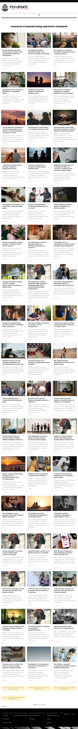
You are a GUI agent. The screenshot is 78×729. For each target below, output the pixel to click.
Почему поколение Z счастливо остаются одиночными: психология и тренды (12, 552)
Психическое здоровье (34, 715)
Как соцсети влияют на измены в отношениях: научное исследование (38, 324)
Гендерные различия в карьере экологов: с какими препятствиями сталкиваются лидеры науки (12, 284)
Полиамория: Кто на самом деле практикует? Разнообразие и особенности (38, 666)
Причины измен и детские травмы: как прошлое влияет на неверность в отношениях (64, 400)
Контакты (73, 714)
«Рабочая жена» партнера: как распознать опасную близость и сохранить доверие (64, 590)
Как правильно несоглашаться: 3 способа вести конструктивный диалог (12, 206)
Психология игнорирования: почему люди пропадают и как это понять (38, 206)
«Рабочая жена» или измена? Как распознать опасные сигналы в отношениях (13, 628)
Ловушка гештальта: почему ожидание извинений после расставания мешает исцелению (12, 362)
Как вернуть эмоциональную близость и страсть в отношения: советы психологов (13, 324)
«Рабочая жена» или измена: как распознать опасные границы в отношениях (38, 590)
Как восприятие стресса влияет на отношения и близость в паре (38, 128)
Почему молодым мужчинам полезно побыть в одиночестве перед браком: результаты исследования (12, 52)
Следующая (4, 706)
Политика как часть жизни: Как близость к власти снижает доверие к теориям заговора (12, 666)
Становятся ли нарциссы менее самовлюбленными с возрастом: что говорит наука (64, 324)
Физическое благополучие (53, 715)
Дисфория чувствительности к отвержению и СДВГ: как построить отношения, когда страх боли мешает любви (63, 167)
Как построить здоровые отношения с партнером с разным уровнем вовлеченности (65, 666)
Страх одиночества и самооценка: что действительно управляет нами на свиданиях (64, 244)
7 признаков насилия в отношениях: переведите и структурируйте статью (62, 515)
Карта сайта (66, 714)
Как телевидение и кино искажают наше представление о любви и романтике (13, 515)
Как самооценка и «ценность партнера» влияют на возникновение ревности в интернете (37, 244)
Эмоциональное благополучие (20, 715)
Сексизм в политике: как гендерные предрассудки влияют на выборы (39, 362)
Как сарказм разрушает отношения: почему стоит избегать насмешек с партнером (38, 52)
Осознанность (32, 719)
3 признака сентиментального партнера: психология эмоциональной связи (12, 166)
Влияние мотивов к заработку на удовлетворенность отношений (38, 552)
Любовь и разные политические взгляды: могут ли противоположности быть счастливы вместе (12, 476)
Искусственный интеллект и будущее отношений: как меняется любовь (63, 206)
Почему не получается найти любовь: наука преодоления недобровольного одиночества (64, 437)
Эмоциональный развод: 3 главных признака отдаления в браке (12, 400)
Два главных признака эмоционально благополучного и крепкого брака (64, 362)
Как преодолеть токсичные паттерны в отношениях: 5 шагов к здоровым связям (64, 52)
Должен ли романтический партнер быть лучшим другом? (64, 627)
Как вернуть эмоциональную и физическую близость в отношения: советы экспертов (63, 283)
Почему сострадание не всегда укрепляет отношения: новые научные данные (12, 244)
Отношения (5, 715)
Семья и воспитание (7, 722)
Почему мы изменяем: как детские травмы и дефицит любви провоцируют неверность (12, 437)
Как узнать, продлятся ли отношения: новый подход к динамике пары (37, 166)
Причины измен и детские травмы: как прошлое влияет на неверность (38, 400)
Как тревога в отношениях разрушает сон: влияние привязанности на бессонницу (63, 91)
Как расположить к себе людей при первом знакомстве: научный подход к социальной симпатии (64, 129)
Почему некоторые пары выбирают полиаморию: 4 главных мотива (36, 91)
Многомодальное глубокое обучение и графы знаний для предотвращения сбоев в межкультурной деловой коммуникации (37, 285)
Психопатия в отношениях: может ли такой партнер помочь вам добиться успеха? (13, 590)
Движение (49, 722)
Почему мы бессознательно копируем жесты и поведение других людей (63, 475)
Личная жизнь (6, 719)
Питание (49, 719)
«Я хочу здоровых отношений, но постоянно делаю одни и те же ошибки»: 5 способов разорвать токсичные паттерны (12, 129)
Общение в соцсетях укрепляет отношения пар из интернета (38, 474)
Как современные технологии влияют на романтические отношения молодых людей (37, 437)
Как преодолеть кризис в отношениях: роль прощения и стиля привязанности (37, 515)
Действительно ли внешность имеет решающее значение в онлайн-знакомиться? (63, 552)
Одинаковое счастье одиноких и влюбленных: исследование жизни (12, 91)
